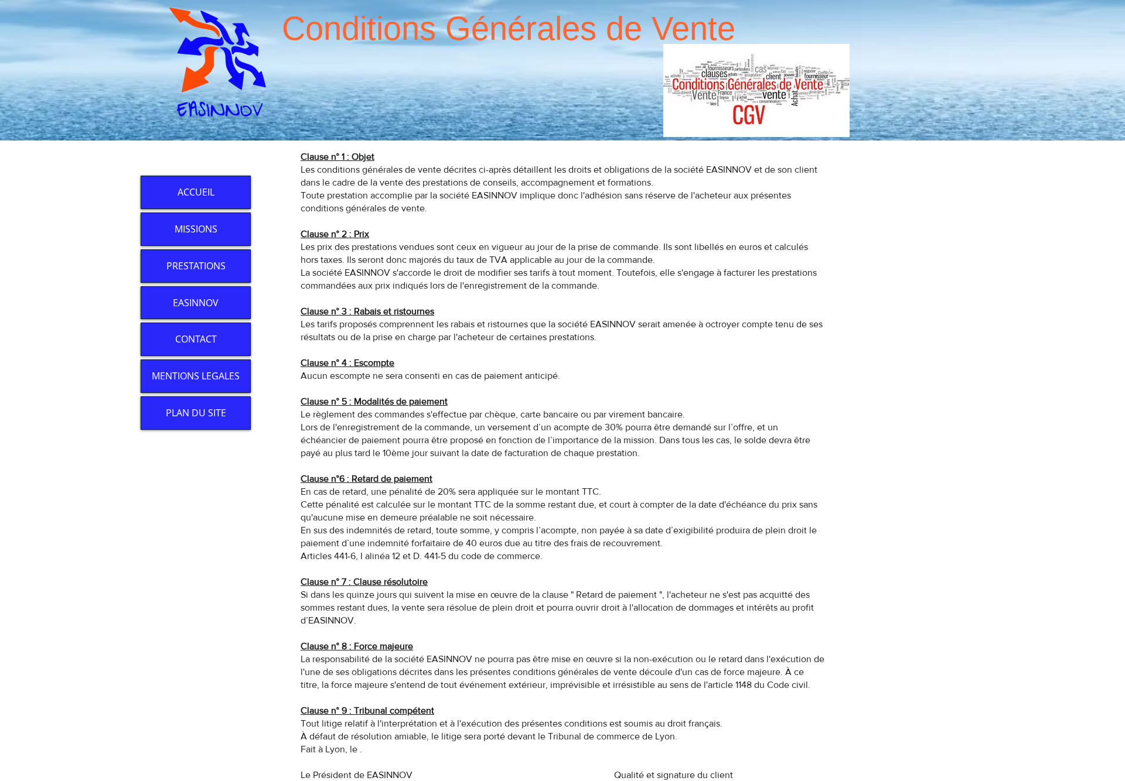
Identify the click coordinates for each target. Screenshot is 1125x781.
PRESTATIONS (196, 265)
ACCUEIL (196, 192)
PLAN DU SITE (196, 412)
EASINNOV (196, 302)
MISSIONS (196, 228)
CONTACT (196, 339)
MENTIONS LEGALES (196, 375)
